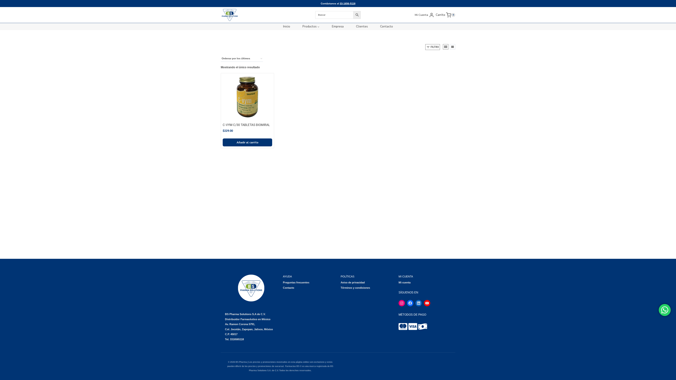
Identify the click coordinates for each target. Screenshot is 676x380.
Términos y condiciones (355, 287)
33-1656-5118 (347, 3)
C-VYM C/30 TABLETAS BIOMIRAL (246, 125)
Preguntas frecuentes (296, 282)
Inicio (286, 26)
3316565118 (237, 339)
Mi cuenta (405, 282)
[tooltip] (403, 326)
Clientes (362, 26)
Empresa (338, 26)
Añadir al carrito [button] (247, 142)
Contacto (386, 26)
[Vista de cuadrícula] (445, 46)
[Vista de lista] (452, 46)
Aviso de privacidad (353, 282)
